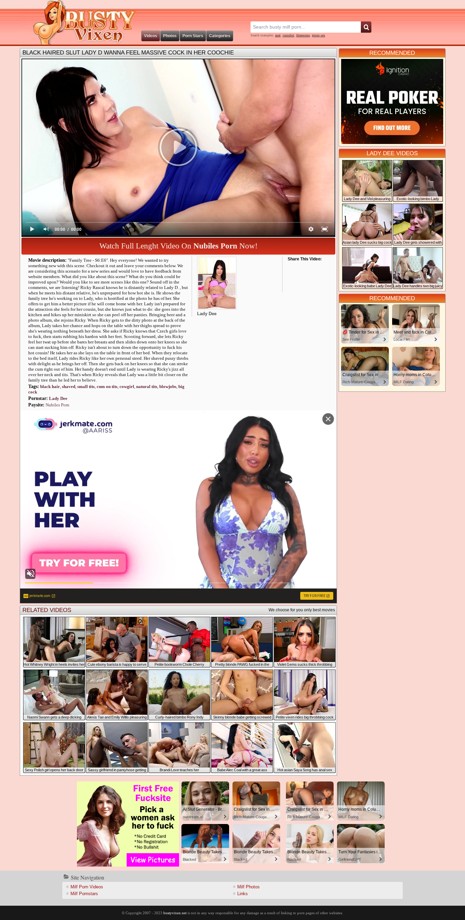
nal (277, 35)
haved (68, 386)
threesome (303, 35)
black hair (50, 386)
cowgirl (126, 386)
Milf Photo (248, 886)
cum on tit (107, 386)
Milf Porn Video (86, 886)
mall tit (86, 386)
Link (242, 893)
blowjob (167, 386)
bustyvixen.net (175, 913)
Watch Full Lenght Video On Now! (178, 246)
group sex (318, 35)
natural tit (146, 386)
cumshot (288, 35)
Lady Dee (58, 398)
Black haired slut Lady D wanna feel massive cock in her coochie (128, 52)
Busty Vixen (79, 22)
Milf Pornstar (84, 893)
